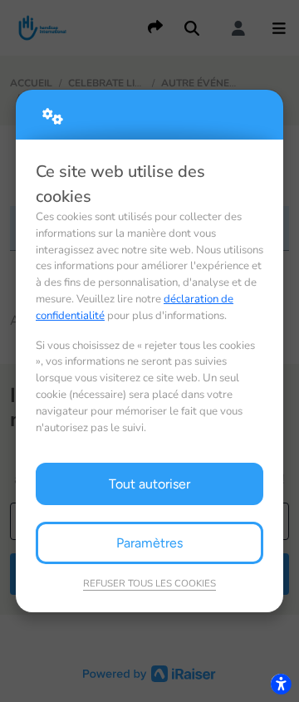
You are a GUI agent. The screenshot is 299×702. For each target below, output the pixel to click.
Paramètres (149, 543)
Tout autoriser (149, 484)
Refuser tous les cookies (149, 583)
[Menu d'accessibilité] (281, 684)
